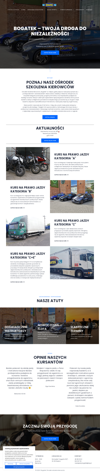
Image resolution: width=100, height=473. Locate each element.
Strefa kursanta (66, 9)
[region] (19, 458)
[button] (44, 9)
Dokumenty (80, 9)
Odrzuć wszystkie (24, 463)
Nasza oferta (52, 9)
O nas (23, 9)
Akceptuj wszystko (19, 467)
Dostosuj (10, 463)
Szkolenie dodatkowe (35, 9)
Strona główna (13, 9)
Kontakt (89, 9)
